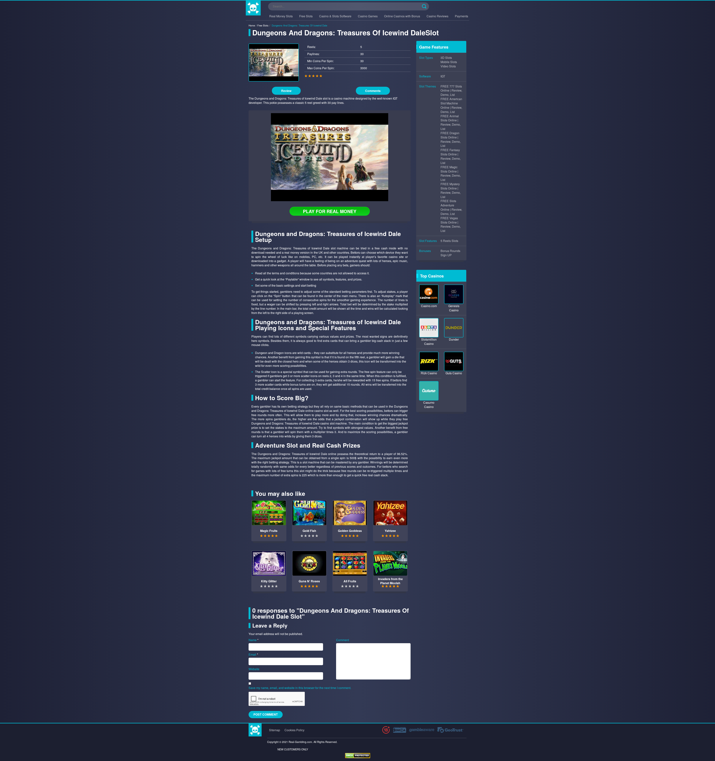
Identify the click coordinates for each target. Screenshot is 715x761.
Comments (373, 91)
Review (286, 91)
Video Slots (448, 66)
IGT (443, 76)
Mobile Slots (449, 62)
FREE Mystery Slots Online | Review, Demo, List (451, 190)
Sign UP (446, 255)
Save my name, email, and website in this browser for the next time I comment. (300, 688)
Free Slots (306, 16)
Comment (342, 640)
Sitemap (274, 730)
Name (253, 640)
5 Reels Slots (449, 241)
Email (253, 654)
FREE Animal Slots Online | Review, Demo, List (451, 122)
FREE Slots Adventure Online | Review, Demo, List (451, 207)
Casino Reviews (437, 16)
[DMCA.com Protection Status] (357, 755)
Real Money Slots (281, 16)
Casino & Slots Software (335, 16)
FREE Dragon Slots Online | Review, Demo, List (451, 139)
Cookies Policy (294, 730)
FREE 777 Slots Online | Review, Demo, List (451, 90)
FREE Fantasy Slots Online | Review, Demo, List (451, 156)
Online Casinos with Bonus (402, 16)
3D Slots (446, 58)
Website (254, 669)
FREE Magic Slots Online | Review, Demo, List (451, 173)
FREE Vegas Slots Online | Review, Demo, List (451, 224)
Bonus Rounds (450, 251)
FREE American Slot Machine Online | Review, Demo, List (451, 105)
